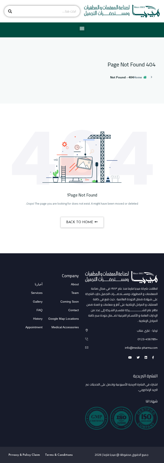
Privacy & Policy (20, 455)
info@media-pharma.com (141, 347)
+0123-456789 (148, 339)
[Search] (9, 11)
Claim (36, 455)
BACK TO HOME (80, 222)
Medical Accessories (65, 327)
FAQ (39, 310)
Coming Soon (69, 301)
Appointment (33, 327)
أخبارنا (38, 284)
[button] (82, 28)
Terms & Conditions (59, 455)
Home (138, 77)
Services (36, 293)
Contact (73, 310)
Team (75, 293)
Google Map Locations (63, 318)
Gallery (37, 301)
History (37, 318)
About (75, 284)
